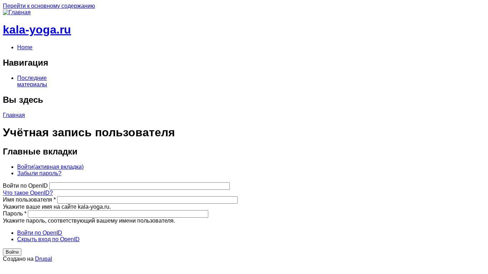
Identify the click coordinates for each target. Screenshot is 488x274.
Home (25, 47)
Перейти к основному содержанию (49, 6)
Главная (14, 115)
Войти (50, 167)
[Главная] (17, 12)
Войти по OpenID (26, 186)
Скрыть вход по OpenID (48, 239)
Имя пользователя (29, 200)
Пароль (14, 213)
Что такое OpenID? (28, 193)
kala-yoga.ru (37, 29)
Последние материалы (32, 81)
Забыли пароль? (39, 173)
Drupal (43, 259)
